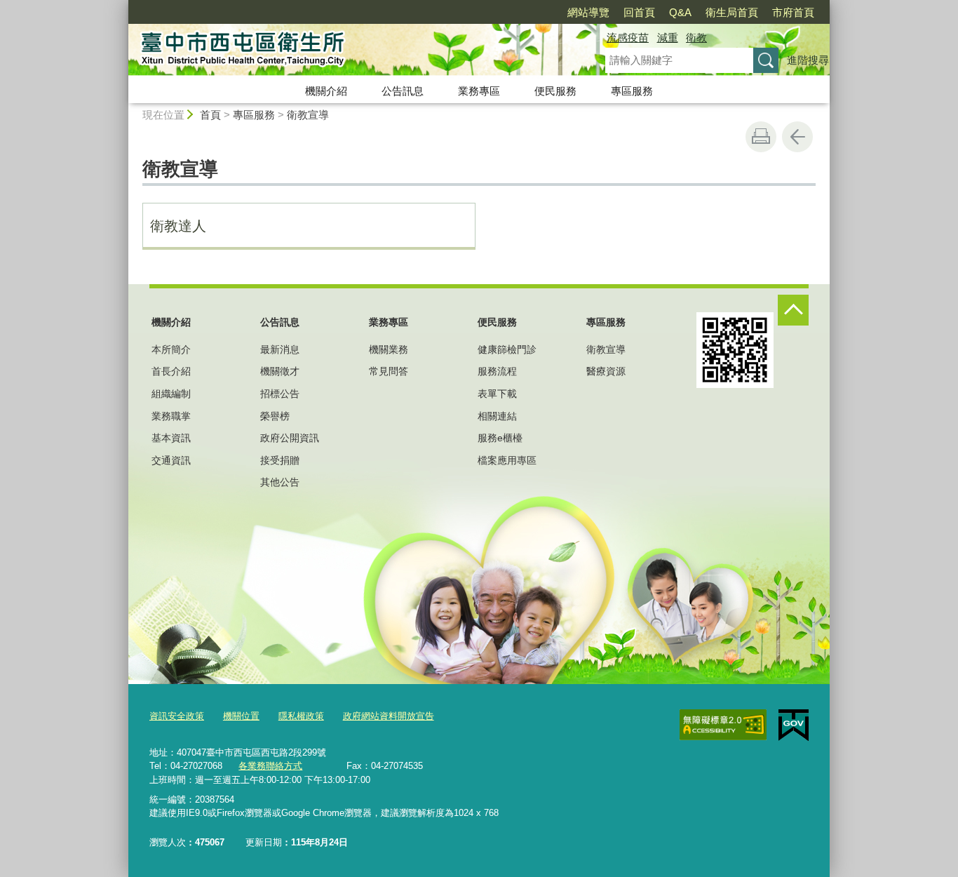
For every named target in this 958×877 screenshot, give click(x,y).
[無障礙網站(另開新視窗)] (723, 724)
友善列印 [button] (761, 136)
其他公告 (279, 482)
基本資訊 (171, 437)
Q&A (680, 12)
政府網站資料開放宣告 (388, 716)
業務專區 (479, 91)
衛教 (696, 37)
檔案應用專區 (507, 460)
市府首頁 (793, 12)
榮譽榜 (275, 416)
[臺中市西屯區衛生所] (350, 51)
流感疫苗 (628, 37)
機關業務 (388, 349)
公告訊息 (403, 91)
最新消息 (279, 349)
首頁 (210, 115)
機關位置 (241, 716)
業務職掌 (171, 416)
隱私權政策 (301, 716)
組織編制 (171, 393)
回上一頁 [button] (797, 136)
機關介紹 (326, 91)
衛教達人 (178, 226)
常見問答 (388, 371)
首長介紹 (171, 371)
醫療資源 (606, 371)
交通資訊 (171, 460)
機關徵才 (279, 371)
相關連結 (497, 416)
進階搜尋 (808, 60)
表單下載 (497, 393)
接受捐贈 (279, 460)
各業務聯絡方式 (270, 766)
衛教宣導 (308, 115)
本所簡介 (171, 349)
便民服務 (555, 91)
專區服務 (632, 91)
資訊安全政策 (176, 716)
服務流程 (497, 371)
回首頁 (639, 12)
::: (122, 6)
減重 (667, 37)
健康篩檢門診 (507, 349)
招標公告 (279, 393)
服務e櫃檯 (500, 437)
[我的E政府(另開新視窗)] (793, 725)
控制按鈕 (793, 310)
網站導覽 (588, 12)
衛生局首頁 (732, 12)
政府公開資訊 (289, 437)
